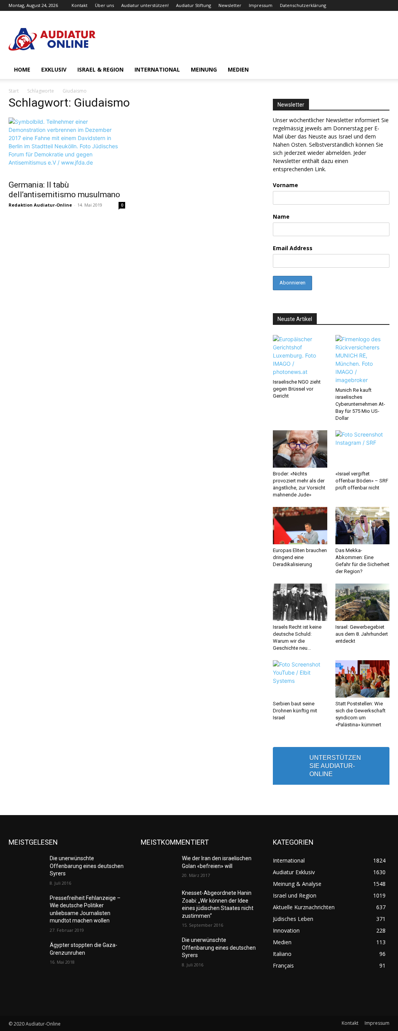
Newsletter (229, 5)
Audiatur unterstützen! (145, 5)
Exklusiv (53, 69)
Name (281, 216)
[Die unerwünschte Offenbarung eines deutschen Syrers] (26, 867)
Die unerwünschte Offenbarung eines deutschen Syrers (87, 866)
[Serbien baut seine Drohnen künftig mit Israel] (300, 679)
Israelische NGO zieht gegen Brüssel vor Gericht (297, 389)
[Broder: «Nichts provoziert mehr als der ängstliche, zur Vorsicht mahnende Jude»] (300, 449)
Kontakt (79, 5)
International (157, 69)
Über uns (104, 5)
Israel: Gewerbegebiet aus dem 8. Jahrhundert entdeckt (361, 634)
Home (22, 69)
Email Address (292, 248)
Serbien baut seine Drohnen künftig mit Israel (295, 711)
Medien (238, 69)
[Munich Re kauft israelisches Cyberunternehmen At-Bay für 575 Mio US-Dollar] (362, 359)
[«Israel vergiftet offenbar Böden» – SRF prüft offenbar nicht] (362, 449)
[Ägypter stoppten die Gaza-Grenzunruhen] (26, 954)
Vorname (285, 185)
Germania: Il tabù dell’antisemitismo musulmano (64, 189)
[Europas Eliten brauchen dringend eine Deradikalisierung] (300, 525)
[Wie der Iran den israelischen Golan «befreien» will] (158, 867)
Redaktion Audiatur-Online (40, 205)
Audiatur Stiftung (193, 5)
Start (14, 91)
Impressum (260, 5)
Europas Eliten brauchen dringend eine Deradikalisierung (300, 557)
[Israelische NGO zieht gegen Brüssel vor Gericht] (300, 355)
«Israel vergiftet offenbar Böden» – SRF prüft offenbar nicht (361, 481)
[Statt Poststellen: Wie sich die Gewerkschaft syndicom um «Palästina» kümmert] (362, 679)
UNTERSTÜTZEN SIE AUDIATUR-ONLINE (335, 765)
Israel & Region (100, 69)
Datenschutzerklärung (303, 5)
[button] (380, 70)
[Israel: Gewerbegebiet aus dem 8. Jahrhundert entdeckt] (362, 602)
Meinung (204, 69)
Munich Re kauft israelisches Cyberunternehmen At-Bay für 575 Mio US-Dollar (360, 404)
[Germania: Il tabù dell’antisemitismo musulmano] (67, 146)
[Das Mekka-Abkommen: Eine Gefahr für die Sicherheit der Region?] (362, 525)
